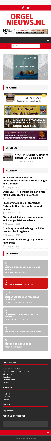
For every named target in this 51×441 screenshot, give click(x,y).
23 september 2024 (26, 161)
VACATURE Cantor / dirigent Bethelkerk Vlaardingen (31, 156)
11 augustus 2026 (12, 246)
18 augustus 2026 (12, 224)
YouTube (6, 396)
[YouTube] (28, 8)
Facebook (6, 394)
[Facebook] (23, 8)
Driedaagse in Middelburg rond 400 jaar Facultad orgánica (23, 230)
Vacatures (11, 148)
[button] (47, 40)
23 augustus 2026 (12, 187)
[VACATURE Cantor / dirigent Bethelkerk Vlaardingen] (8, 157)
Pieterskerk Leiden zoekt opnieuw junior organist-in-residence (23, 219)
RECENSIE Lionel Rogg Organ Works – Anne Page (25, 241)
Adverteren (7, 374)
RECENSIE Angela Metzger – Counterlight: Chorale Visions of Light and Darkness (25, 180)
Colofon (6, 382)
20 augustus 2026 (12, 198)
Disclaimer (7, 377)
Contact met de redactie (12, 369)
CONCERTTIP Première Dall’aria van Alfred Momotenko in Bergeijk (24, 193)
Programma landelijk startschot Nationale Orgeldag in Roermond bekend (22, 206)
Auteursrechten (9, 380)
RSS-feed (6, 399)
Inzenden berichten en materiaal (16, 371)
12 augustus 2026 (12, 235)
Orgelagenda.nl (9, 410)
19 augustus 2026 (12, 212)
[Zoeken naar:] (26, 46)
